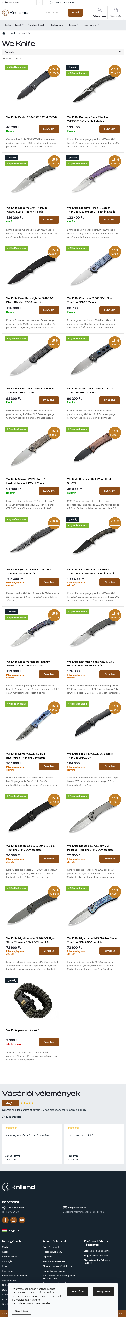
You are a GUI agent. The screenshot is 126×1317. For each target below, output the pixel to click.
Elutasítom (78, 1291)
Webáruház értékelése (54, 1261)
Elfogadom (103, 1291)
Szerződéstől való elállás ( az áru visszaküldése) (59, 1277)
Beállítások (21, 1311)
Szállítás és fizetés (10, 2)
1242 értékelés (13, 1116)
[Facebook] (5, 1220)
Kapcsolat (48, 1256)
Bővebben (49, 582)
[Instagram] (13, 1220)
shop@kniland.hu (77, 1207)
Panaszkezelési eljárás (54, 1270)
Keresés (75, 12)
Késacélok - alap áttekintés (97, 1251)
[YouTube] (22, 1220)
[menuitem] (7, 25)
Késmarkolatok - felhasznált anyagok (97, 1261)
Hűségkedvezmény (52, 1251)
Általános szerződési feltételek (58, 1266)
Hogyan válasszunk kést (95, 1255)
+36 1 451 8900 (15, 1207)
